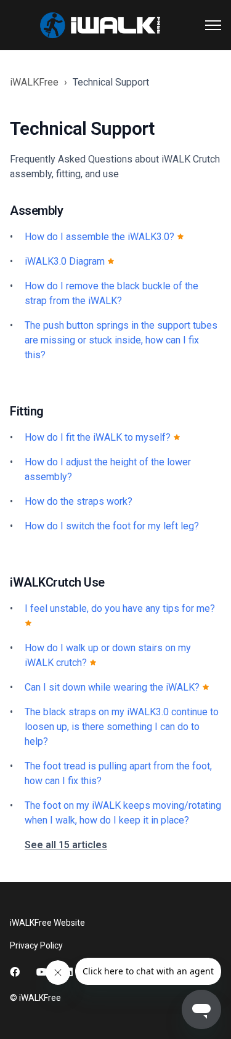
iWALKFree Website (47, 923)
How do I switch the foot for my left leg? (112, 526)
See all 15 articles (66, 845)
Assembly (36, 210)
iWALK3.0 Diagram (66, 261)
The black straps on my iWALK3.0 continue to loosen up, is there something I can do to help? (122, 726)
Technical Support (111, 82)
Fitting (27, 411)
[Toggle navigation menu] (213, 25)
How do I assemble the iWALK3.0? (101, 237)
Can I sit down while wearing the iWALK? (113, 687)
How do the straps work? (78, 501)
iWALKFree (34, 82)
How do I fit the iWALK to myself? (99, 437)
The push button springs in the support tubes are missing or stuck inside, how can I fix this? (121, 340)
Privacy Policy (36, 945)
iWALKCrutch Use (57, 582)
